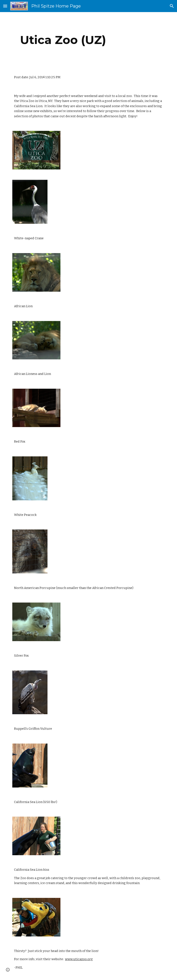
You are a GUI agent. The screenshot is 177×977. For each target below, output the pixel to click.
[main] (63, 40)
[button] (5, 6)
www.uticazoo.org (79, 959)
